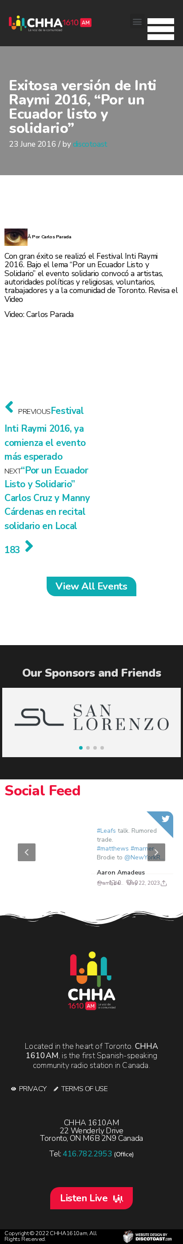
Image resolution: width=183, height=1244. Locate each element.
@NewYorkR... (144, 857)
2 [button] (58, 883)
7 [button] (124, 883)
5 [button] (98, 883)
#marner (142, 848)
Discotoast (147, 1236)
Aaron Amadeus (120, 872)
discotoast (90, 144)
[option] (91, 852)
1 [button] (44, 883)
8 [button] (138, 883)
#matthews (112, 848)
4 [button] (84, 883)
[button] (161, 26)
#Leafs (105, 831)
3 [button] (71, 883)
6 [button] (111, 883)
